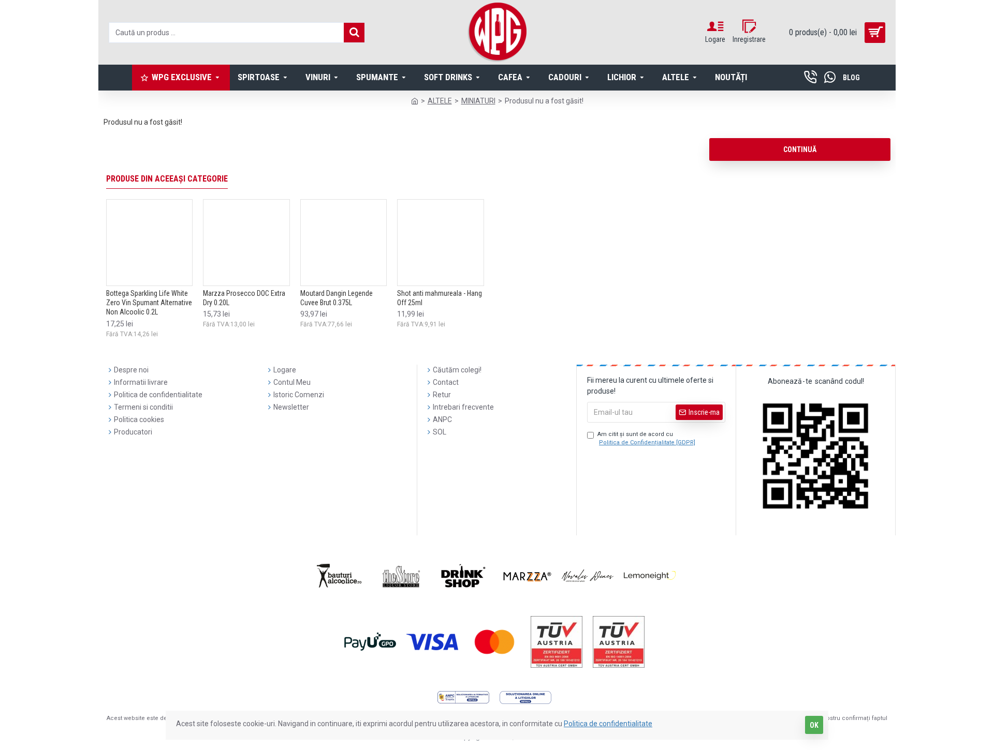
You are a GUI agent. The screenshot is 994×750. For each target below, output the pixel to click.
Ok (814, 725)
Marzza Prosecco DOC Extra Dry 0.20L (244, 298)
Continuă (799, 149)
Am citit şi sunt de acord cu (646, 438)
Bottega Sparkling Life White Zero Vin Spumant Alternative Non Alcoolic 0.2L (149, 302)
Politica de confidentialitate (608, 723)
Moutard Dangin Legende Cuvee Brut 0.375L (336, 298)
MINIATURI (478, 101)
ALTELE (440, 101)
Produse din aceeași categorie (167, 179)
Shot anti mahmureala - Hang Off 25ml (439, 298)
